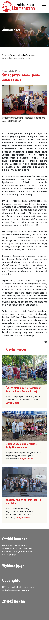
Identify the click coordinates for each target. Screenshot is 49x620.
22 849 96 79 (12, 551)
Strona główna (8, 55)
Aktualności (23, 55)
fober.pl (25, 590)
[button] (18, 6)
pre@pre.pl (14, 554)
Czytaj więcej (12, 402)
